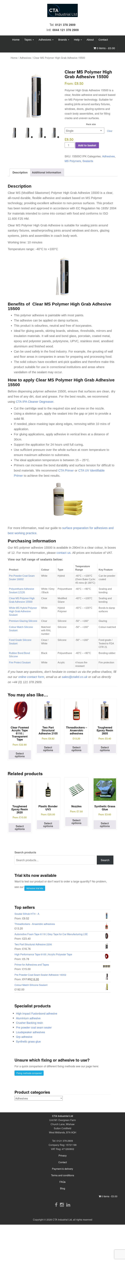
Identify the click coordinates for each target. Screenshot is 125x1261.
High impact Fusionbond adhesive (36, 1013)
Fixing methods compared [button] (29, 1073)
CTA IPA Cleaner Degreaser (34, 401)
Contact (103, 39)
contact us (64, 552)
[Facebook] (56, 1204)
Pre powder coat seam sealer (34, 1027)
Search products (25, 852)
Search (105, 860)
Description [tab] (20, 172)
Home (16, 39)
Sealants (87, 161)
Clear (109, 130)
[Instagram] (62, 1204)
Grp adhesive (24, 1037)
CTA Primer (66, 470)
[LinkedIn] (68, 1204)
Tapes (28, 39)
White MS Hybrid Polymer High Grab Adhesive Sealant (23, 611)
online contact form (31, 677)
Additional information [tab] (46, 172)
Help (77, 39)
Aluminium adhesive (28, 1018)
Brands (63, 39)
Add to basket (87, 145)
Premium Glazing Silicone (23, 621)
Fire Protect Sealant (19, 662)
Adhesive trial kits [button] (34, 888)
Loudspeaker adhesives (30, 1032)
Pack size (91, 124)
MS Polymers (73, 161)
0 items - (105, 48)
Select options (20, 754)
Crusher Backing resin (29, 1023)
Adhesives (45, 39)
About (90, 39)
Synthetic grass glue (28, 1041)
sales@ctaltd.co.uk (74, 677)
